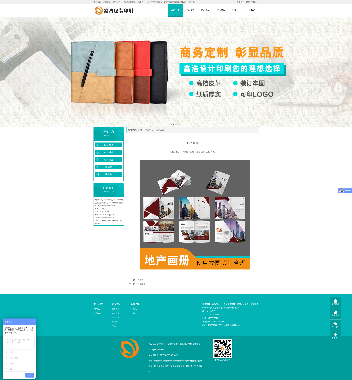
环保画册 (141, 284)
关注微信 (335, 327)
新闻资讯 (136, 304)
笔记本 (108, 167)
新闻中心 (235, 10)
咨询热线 (335, 315)
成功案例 (220, 10)
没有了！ (141, 280)
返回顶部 (335, 338)
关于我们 (98, 304)
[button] (171, 124)
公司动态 (134, 309)
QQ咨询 (335, 304)
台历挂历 (108, 159)
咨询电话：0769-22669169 (247, 2)
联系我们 (251, 10)
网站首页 (175, 10)
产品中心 (205, 10)
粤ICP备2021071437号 (169, 355)
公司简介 (190, 10)
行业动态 (134, 313)
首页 (140, 130)
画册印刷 (108, 152)
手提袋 (108, 174)
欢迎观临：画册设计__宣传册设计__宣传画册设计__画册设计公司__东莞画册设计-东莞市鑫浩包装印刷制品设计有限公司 (145, 2)
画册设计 (108, 145)
